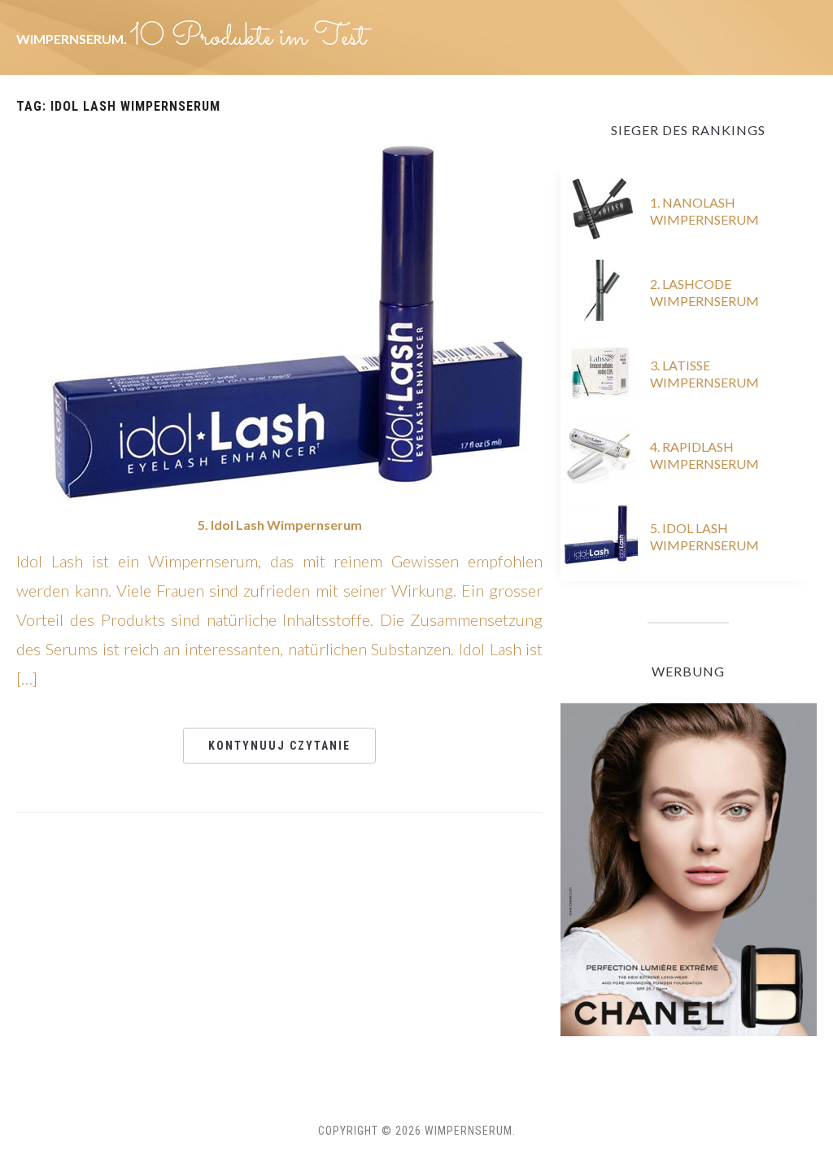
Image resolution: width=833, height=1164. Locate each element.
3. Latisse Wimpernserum (704, 373)
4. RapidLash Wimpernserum (704, 455)
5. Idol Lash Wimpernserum (280, 524)
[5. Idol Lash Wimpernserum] (280, 318)
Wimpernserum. (72, 38)
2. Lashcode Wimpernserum (704, 292)
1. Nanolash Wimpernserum (704, 211)
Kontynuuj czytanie (279, 745)
